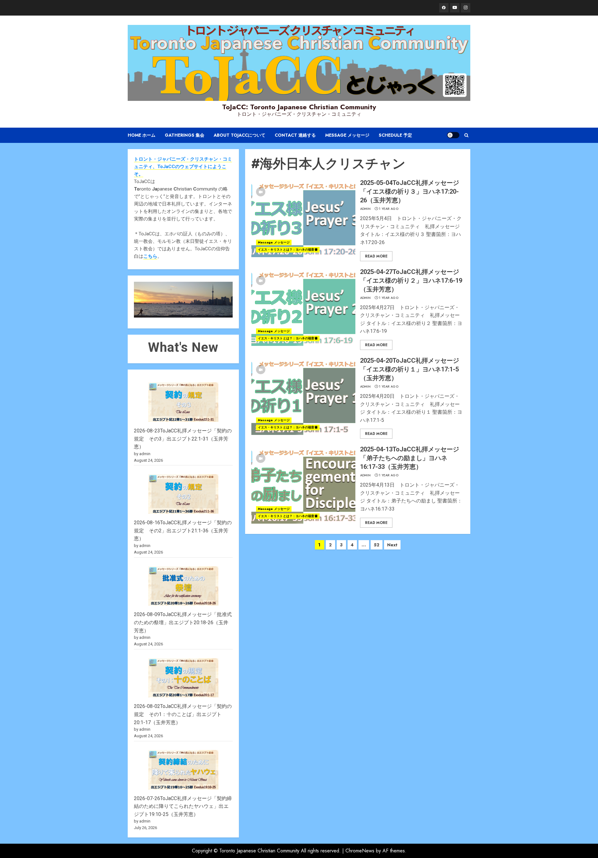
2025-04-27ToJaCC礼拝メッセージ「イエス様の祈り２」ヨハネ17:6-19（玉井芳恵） (411, 280)
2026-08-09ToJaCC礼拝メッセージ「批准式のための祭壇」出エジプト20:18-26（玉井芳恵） (183, 622)
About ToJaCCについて (239, 135)
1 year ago (388, 209)
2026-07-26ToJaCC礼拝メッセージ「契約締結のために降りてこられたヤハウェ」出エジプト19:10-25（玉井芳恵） (183, 806)
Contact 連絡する (295, 135)
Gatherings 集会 (184, 135)
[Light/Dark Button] (453, 135)
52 (376, 545)
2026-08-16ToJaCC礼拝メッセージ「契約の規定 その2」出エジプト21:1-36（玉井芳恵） (183, 530)
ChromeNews (359, 850)
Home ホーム (141, 135)
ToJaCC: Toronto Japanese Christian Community (299, 107)
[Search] (466, 135)
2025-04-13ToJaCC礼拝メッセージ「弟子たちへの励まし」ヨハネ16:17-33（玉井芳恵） (409, 458)
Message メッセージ (347, 135)
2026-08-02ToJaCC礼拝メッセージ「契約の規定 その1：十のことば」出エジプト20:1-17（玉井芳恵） (183, 714)
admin (365, 209)
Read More (376, 256)
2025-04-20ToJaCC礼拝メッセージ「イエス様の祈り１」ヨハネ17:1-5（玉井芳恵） (409, 369)
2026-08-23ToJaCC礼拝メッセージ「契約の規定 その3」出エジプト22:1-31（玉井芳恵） (183, 439)
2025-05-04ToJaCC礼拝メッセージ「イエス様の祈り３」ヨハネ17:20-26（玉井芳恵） (409, 191)
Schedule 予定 (395, 135)
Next (392, 545)
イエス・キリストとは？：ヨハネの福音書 (288, 249)
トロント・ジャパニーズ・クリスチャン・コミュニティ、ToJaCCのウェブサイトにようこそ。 (183, 166)
